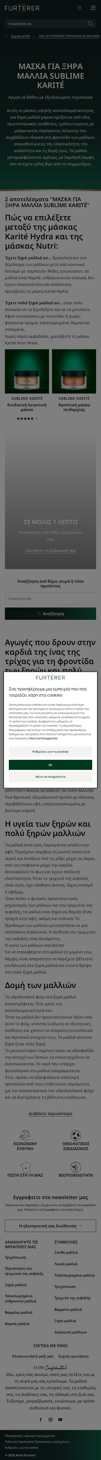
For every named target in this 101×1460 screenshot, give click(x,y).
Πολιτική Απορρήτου (43, 738)
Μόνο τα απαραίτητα (50, 776)
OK (50, 765)
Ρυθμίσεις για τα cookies (50, 751)
